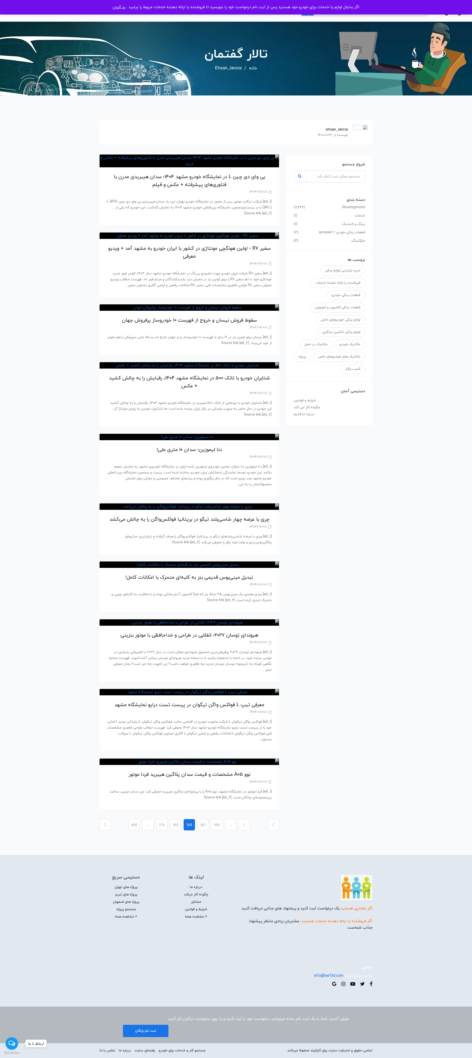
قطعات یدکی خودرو (346, 295)
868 (134, 824)
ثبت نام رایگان (145, 1031)
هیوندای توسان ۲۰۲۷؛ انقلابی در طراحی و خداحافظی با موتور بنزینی (189, 635)
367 (203, 824)
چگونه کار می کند (307, 407)
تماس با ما (107, 1051)
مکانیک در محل (315, 344)
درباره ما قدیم (304, 414)
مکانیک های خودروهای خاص (339, 356)
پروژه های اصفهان (126, 902)
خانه (253, 68)
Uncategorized (353, 207)
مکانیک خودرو (349, 344)
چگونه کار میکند (196, 895)
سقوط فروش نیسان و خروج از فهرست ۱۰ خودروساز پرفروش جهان (189, 320)
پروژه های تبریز (126, 895)
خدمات (359, 216)
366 (217, 824)
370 (162, 824)
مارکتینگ (358, 241)
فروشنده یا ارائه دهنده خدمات (338, 282)
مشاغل (196, 902)
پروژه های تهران (126, 887)
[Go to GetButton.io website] (12, 1053)
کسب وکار (352, 369)
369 (175, 824)
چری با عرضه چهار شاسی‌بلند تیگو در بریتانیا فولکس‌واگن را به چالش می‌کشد (189, 519)
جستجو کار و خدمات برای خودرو (182, 1051)
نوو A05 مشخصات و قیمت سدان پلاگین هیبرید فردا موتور (189, 774)
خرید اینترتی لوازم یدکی (342, 270)
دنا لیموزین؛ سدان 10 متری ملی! (189, 449)
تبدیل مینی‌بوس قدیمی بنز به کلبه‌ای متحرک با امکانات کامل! (189, 577)
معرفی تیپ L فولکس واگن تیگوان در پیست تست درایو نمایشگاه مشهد (189, 704)
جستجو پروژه (126, 909)
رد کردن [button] (119, 7)
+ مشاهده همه (196, 917)
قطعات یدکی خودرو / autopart (342, 232)
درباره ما (196, 887)
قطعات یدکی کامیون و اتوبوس (337, 307)
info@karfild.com (328, 976)
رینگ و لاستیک (353, 224)
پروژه (302, 356)
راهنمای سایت (144, 1051)
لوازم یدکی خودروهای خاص (340, 319)
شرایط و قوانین (305, 400)
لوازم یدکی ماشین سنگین (341, 332)
